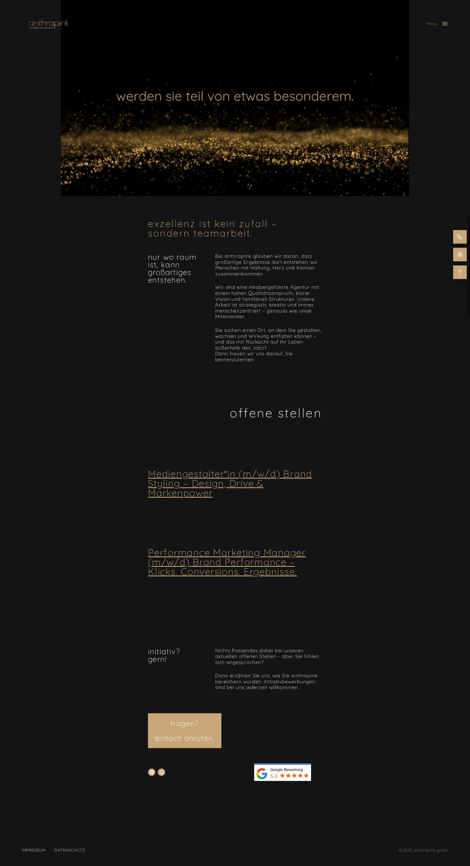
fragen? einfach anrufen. (184, 731)
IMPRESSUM (34, 850)
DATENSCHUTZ (69, 850)
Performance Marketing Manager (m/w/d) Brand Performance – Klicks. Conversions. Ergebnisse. (227, 561)
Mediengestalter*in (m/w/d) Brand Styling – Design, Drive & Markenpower (230, 483)
